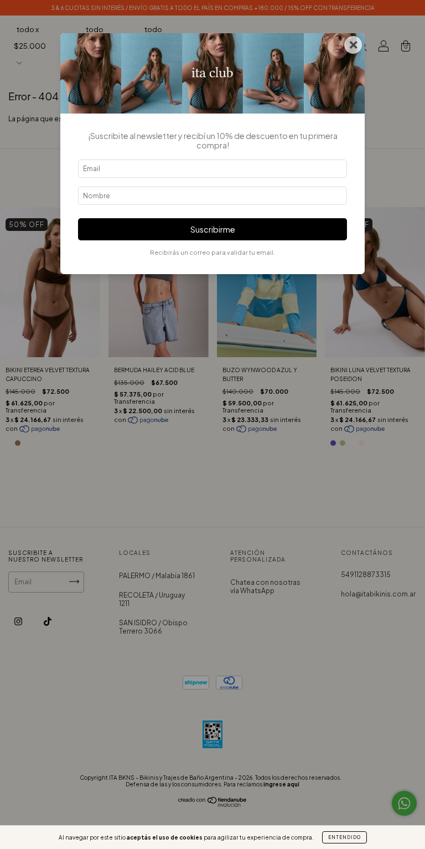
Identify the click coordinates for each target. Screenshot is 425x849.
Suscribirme (212, 229)
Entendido (344, 837)
